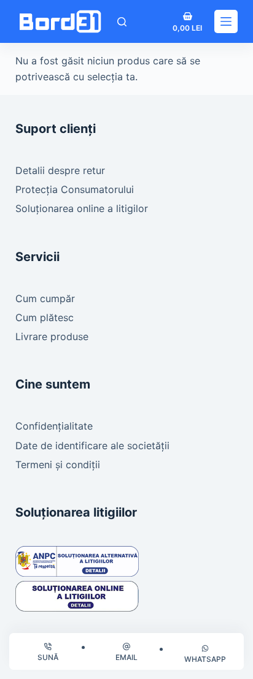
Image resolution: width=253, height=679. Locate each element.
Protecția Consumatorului (74, 189)
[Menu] (226, 21)
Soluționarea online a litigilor (81, 208)
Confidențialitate (54, 426)
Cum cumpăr (45, 298)
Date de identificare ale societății (92, 445)
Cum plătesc (44, 317)
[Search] (121, 21)
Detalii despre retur (60, 170)
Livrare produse (51, 336)
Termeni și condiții (57, 464)
